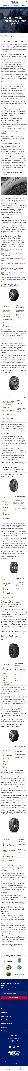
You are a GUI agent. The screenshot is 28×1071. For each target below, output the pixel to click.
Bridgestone (4, 333)
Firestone (19, 770)
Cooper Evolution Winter (11, 523)
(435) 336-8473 (14, 1041)
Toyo (2, 688)
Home (1, 35)
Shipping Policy (21, 1061)
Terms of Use (13, 1061)
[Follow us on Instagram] (14, 1046)
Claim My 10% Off (13, 997)
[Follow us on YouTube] (18, 1046)
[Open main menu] (3, 2)
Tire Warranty (14, 1063)
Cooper (6, 538)
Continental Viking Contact (18, 279)
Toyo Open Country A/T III (8, 270)
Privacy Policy (19, 1002)
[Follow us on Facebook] (10, 1046)
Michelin (20, 254)
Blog (6, 35)
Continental (12, 867)
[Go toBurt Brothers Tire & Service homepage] (14, 2)
